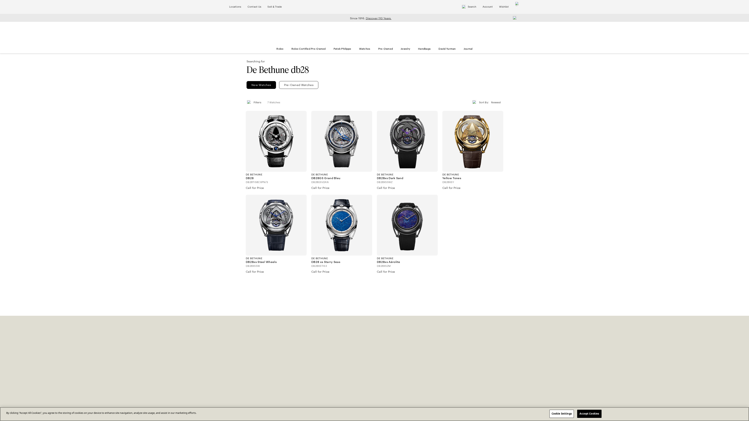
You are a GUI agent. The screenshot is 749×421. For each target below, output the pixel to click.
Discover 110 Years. (378, 18)
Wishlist (504, 6)
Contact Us (254, 6)
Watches (364, 49)
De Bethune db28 (278, 70)
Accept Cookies (589, 413)
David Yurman (447, 49)
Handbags (424, 49)
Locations (235, 6)
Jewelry (405, 49)
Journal (468, 49)
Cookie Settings (562, 413)
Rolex (279, 49)
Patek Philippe (342, 49)
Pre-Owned (385, 49)
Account (488, 6)
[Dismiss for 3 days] (513, 17)
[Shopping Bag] (517, 7)
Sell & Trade (274, 6)
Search (472, 6)
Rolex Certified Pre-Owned (308, 49)
